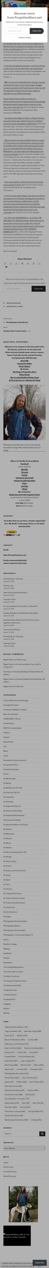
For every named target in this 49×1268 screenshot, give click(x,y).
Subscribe (36, 31)
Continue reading (24, 37)
